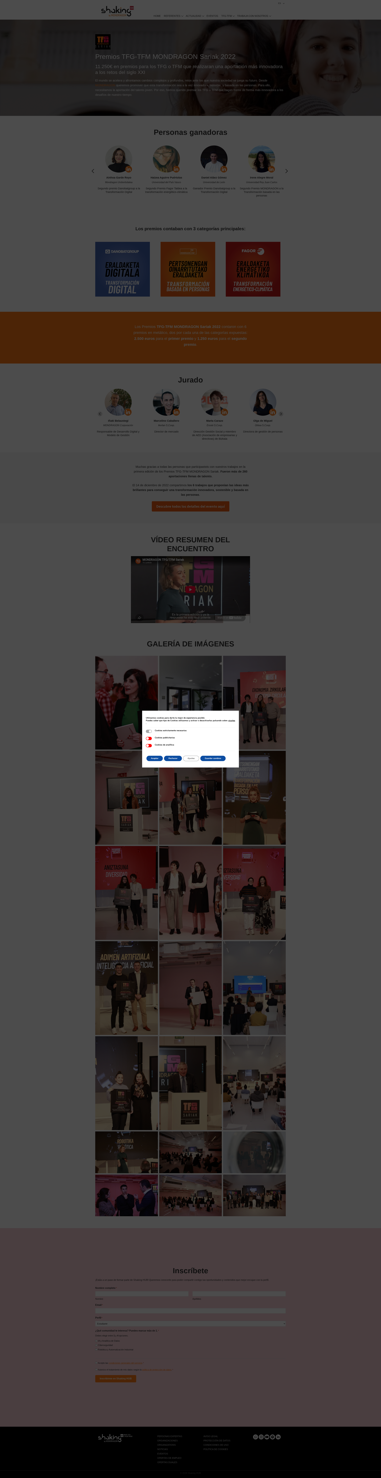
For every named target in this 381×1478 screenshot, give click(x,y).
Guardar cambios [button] (213, 758)
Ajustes (191, 758)
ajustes (231, 720)
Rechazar (172, 758)
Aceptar (154, 758)
